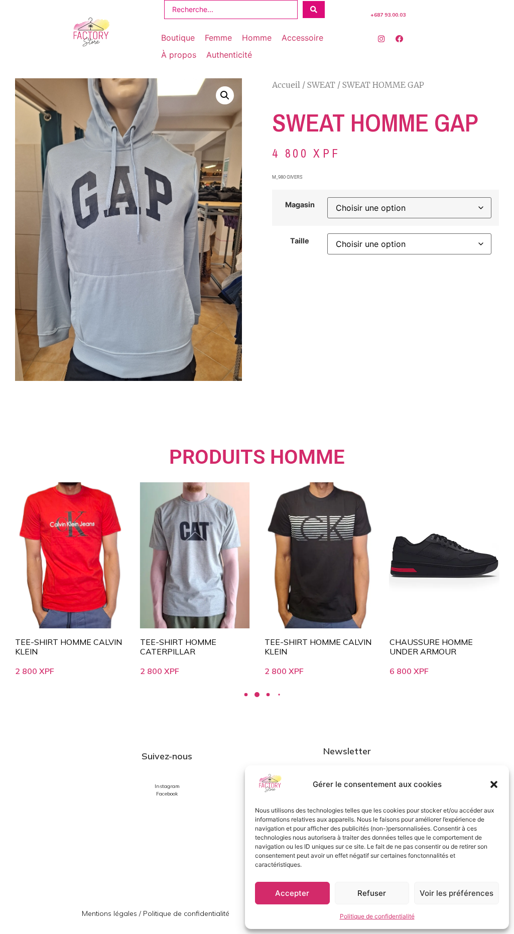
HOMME (307, 457)
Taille (299, 240)
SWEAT (321, 85)
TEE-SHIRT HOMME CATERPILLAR (59, 646)
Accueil (286, 85)
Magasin (300, 204)
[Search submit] (314, 9)
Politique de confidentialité (377, 916)
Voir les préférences (456, 893)
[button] (494, 784)
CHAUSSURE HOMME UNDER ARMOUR (311, 646)
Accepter (292, 893)
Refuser (371, 893)
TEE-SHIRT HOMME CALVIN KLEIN (199, 646)
